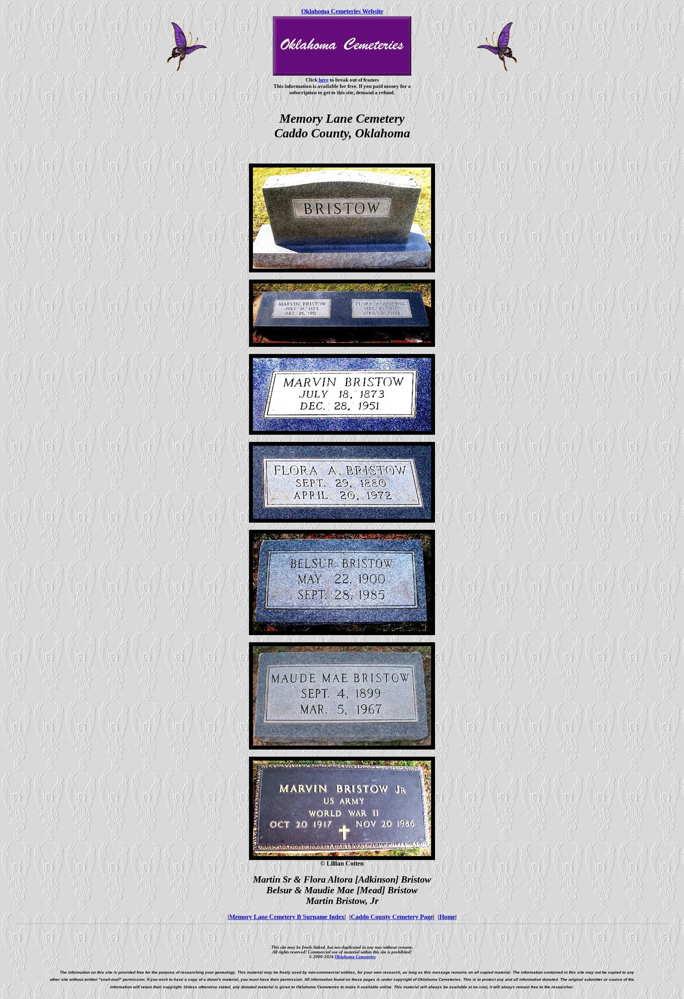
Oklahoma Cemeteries (355, 956)
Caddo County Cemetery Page (392, 916)
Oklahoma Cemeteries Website (342, 11)
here (324, 80)
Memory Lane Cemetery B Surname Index (286, 916)
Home (447, 916)
